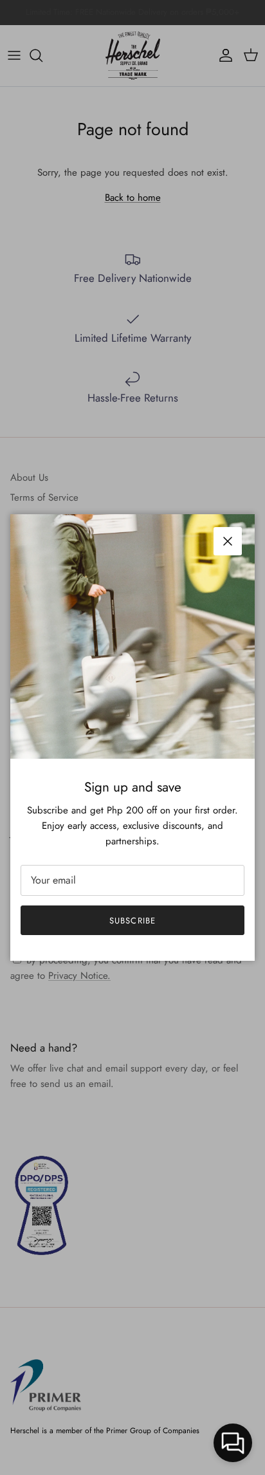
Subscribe (132, 920)
